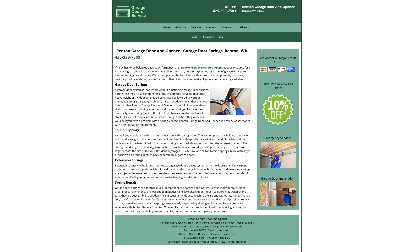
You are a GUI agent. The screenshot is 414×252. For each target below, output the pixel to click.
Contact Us (228, 27)
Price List (245, 27)
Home (166, 27)
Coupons (211, 27)
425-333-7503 (224, 10)
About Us (180, 27)
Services (196, 27)
